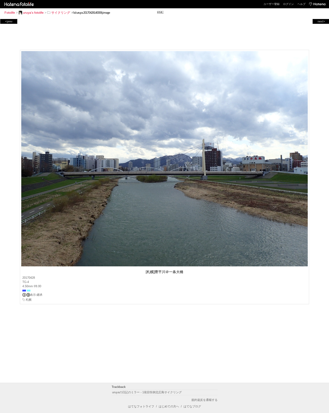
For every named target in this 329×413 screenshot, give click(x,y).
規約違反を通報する (204, 400)
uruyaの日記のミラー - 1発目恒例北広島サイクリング (147, 392)
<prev (9, 21)
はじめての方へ (169, 406)
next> (321, 21)
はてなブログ (192, 406)
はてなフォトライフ (141, 406)
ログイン (288, 4)
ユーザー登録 (271, 4)
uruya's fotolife (33, 12)
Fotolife (9, 12)
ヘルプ (301, 4)
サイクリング (60, 12)
